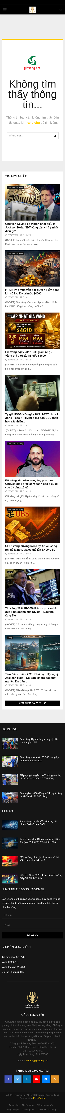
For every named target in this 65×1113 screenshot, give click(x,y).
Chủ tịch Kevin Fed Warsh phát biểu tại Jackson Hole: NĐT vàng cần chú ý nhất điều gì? (31, 227)
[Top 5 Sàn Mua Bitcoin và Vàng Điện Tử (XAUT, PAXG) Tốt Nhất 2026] (10, 843)
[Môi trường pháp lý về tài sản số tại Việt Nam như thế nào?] (10, 861)
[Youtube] (36, 1079)
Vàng (10, 315)
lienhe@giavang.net (37, 1060)
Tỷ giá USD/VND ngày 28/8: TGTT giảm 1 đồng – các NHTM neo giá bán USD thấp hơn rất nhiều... (31, 418)
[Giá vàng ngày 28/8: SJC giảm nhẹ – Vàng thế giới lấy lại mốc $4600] (32, 331)
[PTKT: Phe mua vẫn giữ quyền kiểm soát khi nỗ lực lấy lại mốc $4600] (32, 268)
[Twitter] (17, 1079)
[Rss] (55, 1079)
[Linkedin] (27, 1079)
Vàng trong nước (45, 1105)
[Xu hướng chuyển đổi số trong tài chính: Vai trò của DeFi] (10, 825)
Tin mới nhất (16, 176)
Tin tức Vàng (28, 1105)
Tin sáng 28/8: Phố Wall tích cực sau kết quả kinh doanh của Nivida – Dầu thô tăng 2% (31, 612)
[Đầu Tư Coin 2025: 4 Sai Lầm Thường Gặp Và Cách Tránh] (10, 879)
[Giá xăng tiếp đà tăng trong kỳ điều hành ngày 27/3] (10, 743)
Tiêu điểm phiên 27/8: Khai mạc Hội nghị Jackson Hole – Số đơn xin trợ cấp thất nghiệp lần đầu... (31, 678)
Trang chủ (32, 122)
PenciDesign (39, 1098)
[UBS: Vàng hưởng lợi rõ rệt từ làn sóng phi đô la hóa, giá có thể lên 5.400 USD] (32, 525)
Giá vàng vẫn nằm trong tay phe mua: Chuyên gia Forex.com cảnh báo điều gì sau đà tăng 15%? (31, 484)
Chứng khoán (9, 972)
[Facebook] (8, 1079)
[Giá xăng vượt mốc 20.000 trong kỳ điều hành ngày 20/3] (10, 761)
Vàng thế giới (9, 967)
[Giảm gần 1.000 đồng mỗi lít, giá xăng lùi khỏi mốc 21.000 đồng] (10, 797)
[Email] (46, 1079)
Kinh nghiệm (28, 1110)
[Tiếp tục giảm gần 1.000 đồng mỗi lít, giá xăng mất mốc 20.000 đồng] (10, 779)
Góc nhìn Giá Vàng (15, 187)
